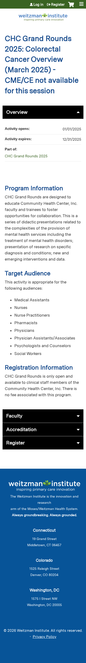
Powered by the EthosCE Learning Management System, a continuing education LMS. (67, 659)
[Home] (43, 16)
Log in (38, 4)
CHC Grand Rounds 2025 (26, 156)
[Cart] (71, 7)
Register (57, 4)
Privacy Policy (44, 637)
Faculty (14, 416)
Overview (16, 112)
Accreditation (21, 429)
